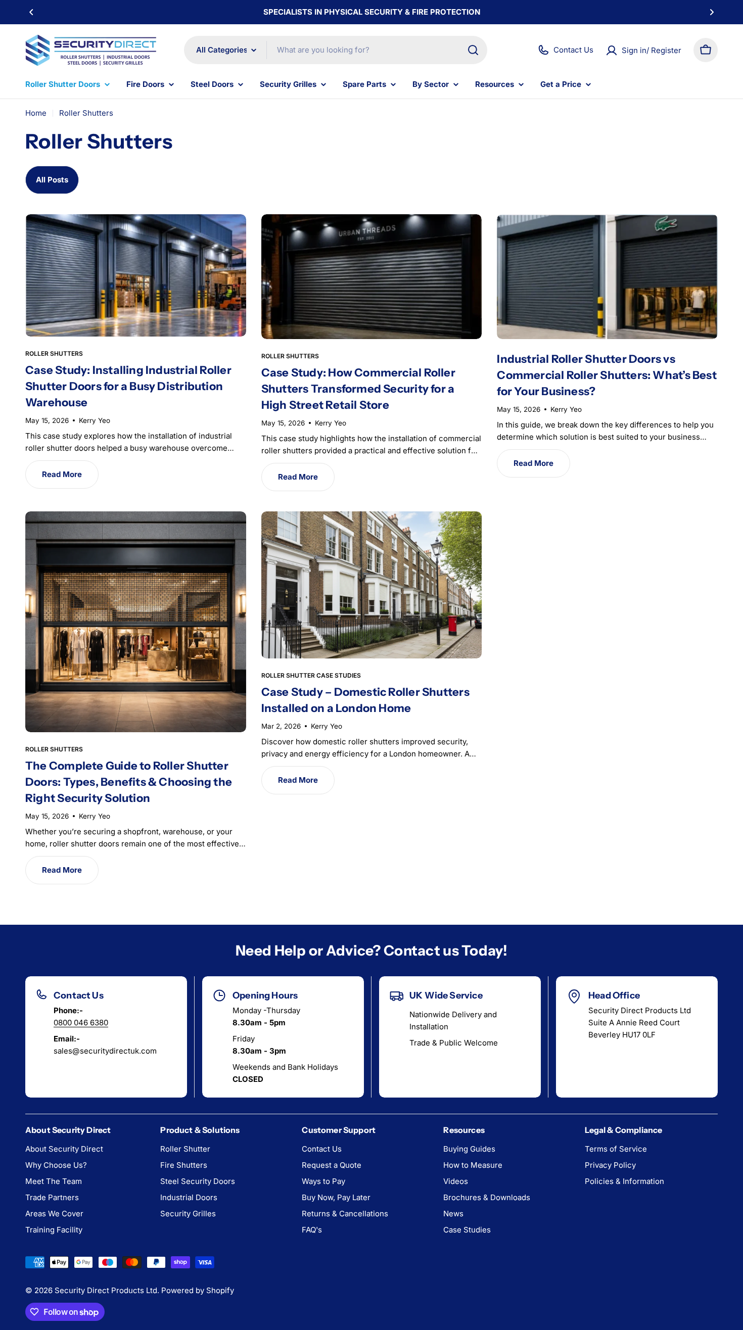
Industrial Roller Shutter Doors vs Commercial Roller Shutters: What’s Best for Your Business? (607, 375)
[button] (31, 12)
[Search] (473, 50)
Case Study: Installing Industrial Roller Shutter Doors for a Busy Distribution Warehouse (128, 386)
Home (36, 113)
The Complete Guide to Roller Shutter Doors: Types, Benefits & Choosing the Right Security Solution (128, 782)
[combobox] (335, 50)
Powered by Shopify (197, 1290)
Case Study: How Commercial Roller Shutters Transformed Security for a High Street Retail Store (358, 389)
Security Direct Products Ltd (106, 1290)
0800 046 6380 (81, 1022)
